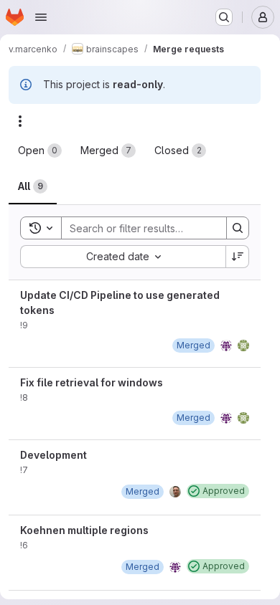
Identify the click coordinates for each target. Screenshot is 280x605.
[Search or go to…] (224, 17)
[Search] (237, 227)
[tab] (40, 150)
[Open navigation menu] (40, 17)
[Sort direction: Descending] (237, 256)
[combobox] (122, 256)
